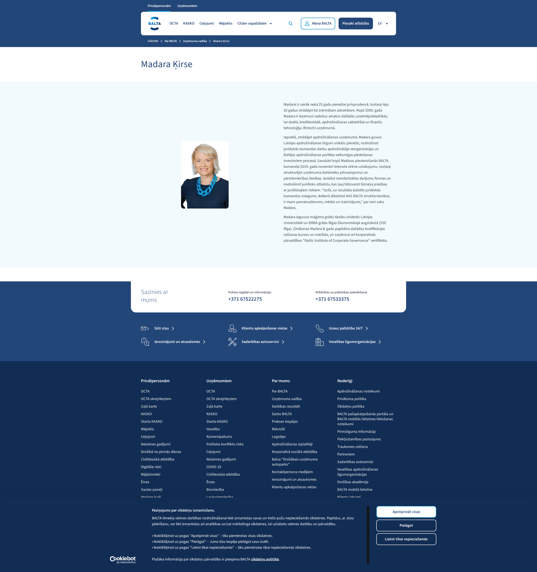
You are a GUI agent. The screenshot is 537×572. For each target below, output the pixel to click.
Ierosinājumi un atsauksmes (294, 479)
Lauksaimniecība (219, 497)
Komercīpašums (219, 436)
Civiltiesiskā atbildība (157, 459)
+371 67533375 (332, 298)
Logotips (279, 436)
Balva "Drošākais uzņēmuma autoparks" (295, 462)
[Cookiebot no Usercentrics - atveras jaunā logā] (122, 560)
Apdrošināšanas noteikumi (358, 391)
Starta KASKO (151, 421)
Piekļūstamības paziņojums (359, 439)
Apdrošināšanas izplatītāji (292, 444)
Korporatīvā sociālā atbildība (294, 451)
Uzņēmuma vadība (195, 41)
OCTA (173, 23)
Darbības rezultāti (286, 406)
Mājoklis (225, 23)
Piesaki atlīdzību (355, 23)
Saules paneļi (151, 489)
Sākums (153, 41)
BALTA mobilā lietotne (354, 489)
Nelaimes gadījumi (155, 444)
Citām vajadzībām (252, 23)
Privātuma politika (351, 398)
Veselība (213, 429)
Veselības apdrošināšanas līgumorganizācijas (357, 472)
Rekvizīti (278, 429)
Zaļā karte (149, 406)
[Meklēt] (291, 23)
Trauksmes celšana (352, 446)
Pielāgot (406, 525)
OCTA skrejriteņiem (156, 398)
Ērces (145, 482)
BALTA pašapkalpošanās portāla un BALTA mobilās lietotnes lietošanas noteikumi (365, 419)
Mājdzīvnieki (150, 474)
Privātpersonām (159, 6)
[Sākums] (154, 23)
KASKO (188, 23)
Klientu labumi (349, 497)
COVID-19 (213, 467)
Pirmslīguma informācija (356, 431)
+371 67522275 (245, 298)
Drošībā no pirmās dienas (161, 451)
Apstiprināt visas (406, 511)
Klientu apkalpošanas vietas (294, 487)
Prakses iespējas (285, 421)
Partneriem (346, 454)
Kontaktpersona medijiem (292, 472)
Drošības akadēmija (352, 482)
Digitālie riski (151, 467)
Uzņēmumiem (187, 6)
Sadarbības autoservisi (355, 461)
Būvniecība (215, 489)
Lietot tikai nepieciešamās (406, 539)
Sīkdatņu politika (350, 406)
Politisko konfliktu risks (225, 444)
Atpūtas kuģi (151, 497)
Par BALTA (171, 41)
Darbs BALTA (282, 414)
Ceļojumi (206, 23)
